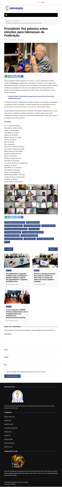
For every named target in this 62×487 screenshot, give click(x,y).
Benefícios (7, 424)
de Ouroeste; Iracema (12, 235)
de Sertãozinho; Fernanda (46, 238)
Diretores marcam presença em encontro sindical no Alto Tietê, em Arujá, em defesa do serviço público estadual (44, 277)
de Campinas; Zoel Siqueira (14, 225)
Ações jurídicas (8, 416)
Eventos (6, 435)
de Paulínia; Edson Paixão (30, 235)
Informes (6, 439)
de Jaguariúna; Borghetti (13, 232)
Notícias (22, 40)
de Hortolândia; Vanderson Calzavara (16, 229)
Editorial (6, 432)
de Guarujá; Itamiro (49, 225)
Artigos (6, 420)
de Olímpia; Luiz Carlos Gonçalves (33, 232)
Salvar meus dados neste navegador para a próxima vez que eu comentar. (26, 371)
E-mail (6, 357)
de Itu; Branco (34, 229)
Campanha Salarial (9, 428)
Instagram (40, 2)
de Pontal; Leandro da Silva (14, 238)
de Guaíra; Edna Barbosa (32, 225)
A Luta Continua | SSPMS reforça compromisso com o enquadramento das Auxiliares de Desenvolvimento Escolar (17, 313)
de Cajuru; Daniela (33, 222)
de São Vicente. (30, 238)
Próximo (52, 249)
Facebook (37, 2)
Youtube (43, 2)
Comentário (8, 334)
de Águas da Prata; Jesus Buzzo (15, 222)
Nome (6, 349)
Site (5, 364)
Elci (8, 242)
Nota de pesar (8, 443)
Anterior (10, 249)
